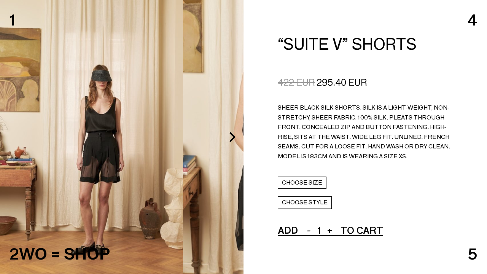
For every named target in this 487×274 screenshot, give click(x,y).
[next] (231, 137)
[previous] (12, 137)
